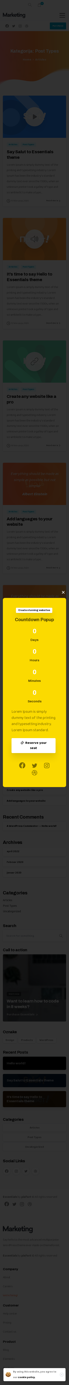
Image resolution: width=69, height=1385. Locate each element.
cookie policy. (26, 1377)
